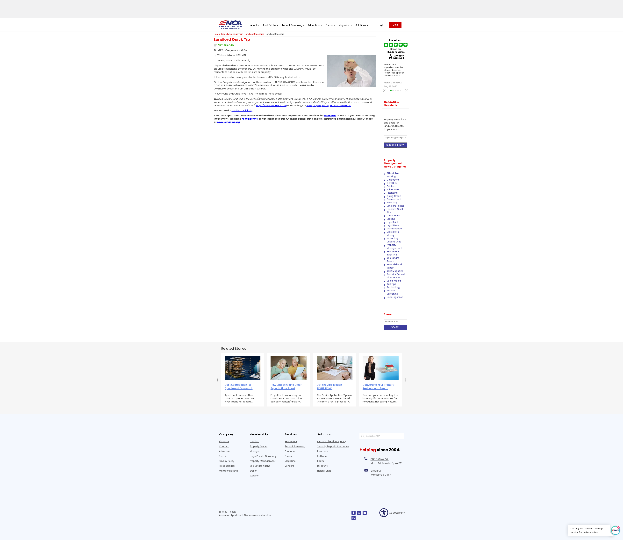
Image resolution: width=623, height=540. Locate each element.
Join (395, 24)
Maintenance (394, 228)
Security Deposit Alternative (333, 446)
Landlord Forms (395, 205)
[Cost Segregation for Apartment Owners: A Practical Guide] (243, 368)
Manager (255, 451)
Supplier (254, 475)
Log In (381, 25)
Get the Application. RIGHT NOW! (329, 386)
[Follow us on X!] (359, 513)
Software (322, 456)
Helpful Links (324, 470)
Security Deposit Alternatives (396, 276)
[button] (217, 379)
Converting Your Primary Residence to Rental (378, 386)
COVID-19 (392, 183)
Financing (392, 192)
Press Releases (227, 465)
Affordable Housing (393, 175)
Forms (288, 456)
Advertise (224, 451)
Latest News (393, 215)
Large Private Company (263, 456)
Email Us (376, 471)
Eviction (391, 186)
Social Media (394, 280)
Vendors (289, 465)
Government (394, 199)
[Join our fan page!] (353, 513)
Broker (253, 470)
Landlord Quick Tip (242, 110)
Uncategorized (395, 297)
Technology (393, 287)
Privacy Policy (226, 461)
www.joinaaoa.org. (228, 122)
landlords (330, 115)
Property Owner (258, 446)
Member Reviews (228, 470)
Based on (396, 50)
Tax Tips (391, 284)
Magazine (290, 461)
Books (320, 461)
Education (290, 451)
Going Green (394, 196)
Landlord (254, 441)
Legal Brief (392, 222)
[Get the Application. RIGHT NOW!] (335, 368)
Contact (224, 446)
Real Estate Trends (393, 259)
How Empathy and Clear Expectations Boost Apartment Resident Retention (286, 386)
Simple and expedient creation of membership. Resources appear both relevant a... (394, 70)
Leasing (391, 218)
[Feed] (353, 518)
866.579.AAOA (380, 459)
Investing (392, 202)
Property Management (394, 246)
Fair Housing (393, 189)
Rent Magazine (395, 271)
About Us (224, 441)
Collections (393, 179)
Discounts (323, 465)
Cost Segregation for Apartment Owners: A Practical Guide (239, 386)
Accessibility (396, 513)
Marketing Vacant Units (394, 240)
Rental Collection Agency (331, 441)
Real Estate (291, 441)
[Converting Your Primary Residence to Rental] (381, 368)
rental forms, (250, 118)
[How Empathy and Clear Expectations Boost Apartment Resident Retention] (289, 368)
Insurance (323, 451)
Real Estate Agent (260, 465)
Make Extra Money (393, 233)
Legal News (393, 225)
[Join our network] (365, 513)
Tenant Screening (392, 292)
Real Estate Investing (393, 253)
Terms (222, 456)
